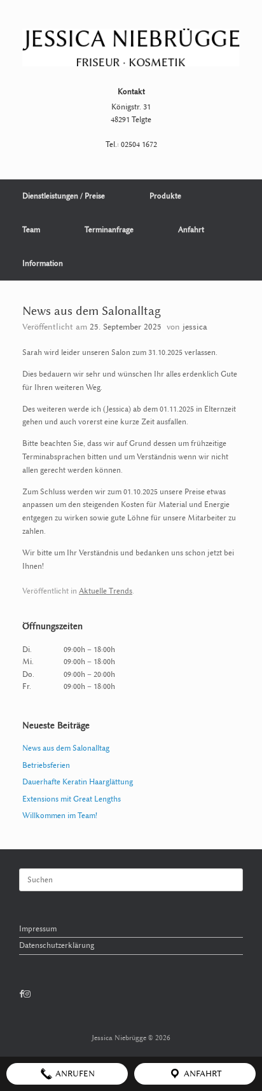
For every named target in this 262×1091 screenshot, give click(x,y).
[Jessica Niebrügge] (131, 48)
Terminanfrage (109, 230)
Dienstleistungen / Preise (63, 196)
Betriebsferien (46, 765)
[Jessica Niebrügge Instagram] (27, 994)
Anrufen (74, 1073)
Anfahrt (191, 230)
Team (31, 230)
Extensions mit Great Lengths (71, 799)
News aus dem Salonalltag (65, 748)
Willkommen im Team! (59, 815)
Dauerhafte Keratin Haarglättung (77, 782)
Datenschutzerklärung (56, 945)
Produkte (165, 196)
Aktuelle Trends (105, 591)
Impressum (38, 929)
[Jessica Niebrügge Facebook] (21, 994)
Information (42, 263)
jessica (195, 326)
